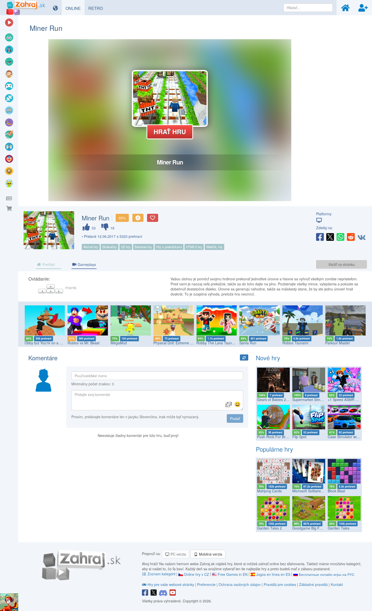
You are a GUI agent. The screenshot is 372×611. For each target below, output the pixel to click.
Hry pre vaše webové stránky (171, 584)
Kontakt (337, 584)
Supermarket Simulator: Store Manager (323, 399)
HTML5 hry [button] (194, 246)
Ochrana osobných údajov (240, 584)
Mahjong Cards (269, 490)
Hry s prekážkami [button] (169, 246)
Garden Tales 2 (269, 528)
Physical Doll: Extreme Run (175, 342)
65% (122, 217)
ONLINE (75, 8)
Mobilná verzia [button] (210, 554)
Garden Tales (338, 528)
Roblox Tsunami (295, 342)
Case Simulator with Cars (348, 436)
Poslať (235, 418)
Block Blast (336, 490)
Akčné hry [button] (90, 246)
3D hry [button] (126, 246)
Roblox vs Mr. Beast (83, 342)
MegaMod (119, 342)
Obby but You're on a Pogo (46, 342)
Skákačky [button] (109, 246)
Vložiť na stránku (341, 264)
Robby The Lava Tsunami (217, 342)
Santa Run (247, 342)
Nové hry (268, 357)
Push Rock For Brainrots (276, 436)
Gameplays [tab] (86, 264)
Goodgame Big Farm (309, 528)
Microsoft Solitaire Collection (315, 490)
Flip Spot (299, 436)
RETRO (97, 8)
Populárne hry (274, 449)
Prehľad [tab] (48, 264)
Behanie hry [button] (143, 246)
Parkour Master (337, 342)
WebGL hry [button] (214, 246)
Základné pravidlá (313, 584)
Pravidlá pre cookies (280, 584)
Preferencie (207, 584)
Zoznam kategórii (161, 573)
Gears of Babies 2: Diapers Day (282, 399)
